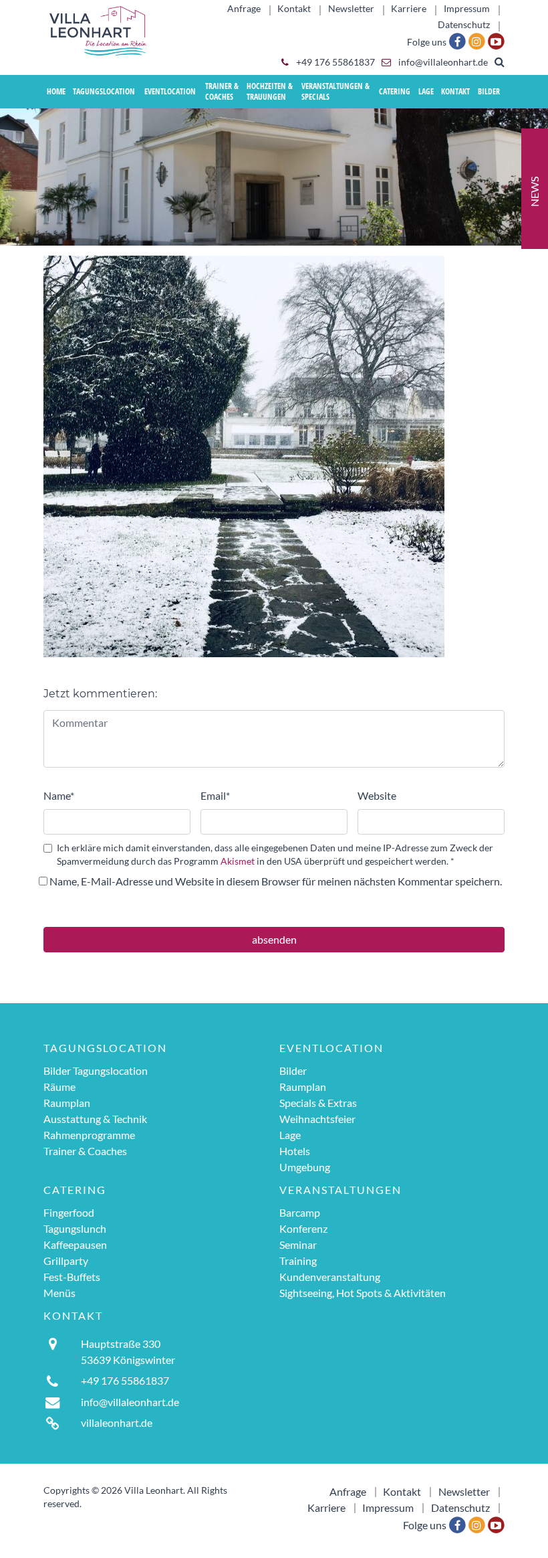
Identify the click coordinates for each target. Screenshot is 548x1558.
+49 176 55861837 (334, 62)
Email (215, 795)
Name (58, 795)
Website (377, 795)
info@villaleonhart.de (442, 62)
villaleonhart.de (116, 1422)
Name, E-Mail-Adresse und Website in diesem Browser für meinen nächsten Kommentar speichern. (275, 881)
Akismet (238, 861)
